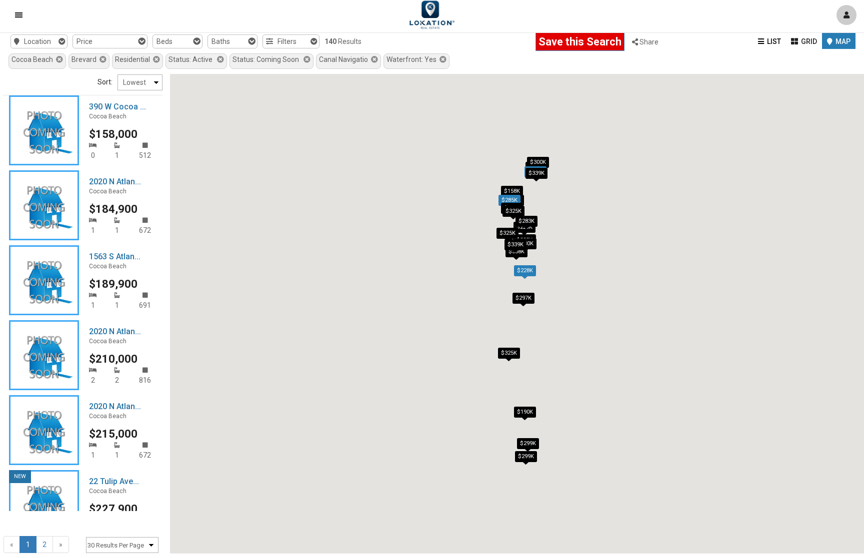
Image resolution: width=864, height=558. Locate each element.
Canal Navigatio (345, 59)
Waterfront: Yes (413, 59)
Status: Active (192, 59)
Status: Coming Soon (268, 59)
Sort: (105, 82)
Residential (134, 59)
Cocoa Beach (34, 59)
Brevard (86, 59)
